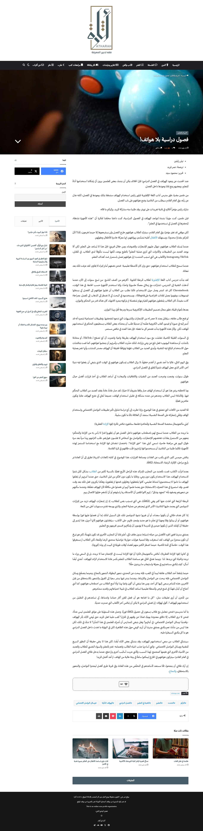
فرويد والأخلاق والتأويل (39, 364)
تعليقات (23, 221)
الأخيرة (57, 221)
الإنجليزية (156, 280)
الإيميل (64, 192)
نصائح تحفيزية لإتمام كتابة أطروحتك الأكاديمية (133, 761)
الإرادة (106, 424)
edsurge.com (175, 693)
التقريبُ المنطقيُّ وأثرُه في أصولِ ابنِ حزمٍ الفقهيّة (31, 311)
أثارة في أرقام (101, 821)
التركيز (183, 703)
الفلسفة (151, 65)
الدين (164, 65)
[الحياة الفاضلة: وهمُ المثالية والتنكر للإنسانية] (57, 289)
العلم (138, 65)
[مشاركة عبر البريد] (106, 716)
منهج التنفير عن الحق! (40, 377)
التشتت (171, 703)
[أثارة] (101, 30)
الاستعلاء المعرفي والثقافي (39, 272)
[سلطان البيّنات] (57, 355)
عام (61, 65)
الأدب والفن (127, 65)
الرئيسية (176, 65)
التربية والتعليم (175, 76)
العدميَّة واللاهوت (41, 338)
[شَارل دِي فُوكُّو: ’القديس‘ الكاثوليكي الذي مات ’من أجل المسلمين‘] (57, 249)
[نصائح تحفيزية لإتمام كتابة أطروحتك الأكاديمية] (130, 748)
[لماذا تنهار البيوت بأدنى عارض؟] (57, 236)
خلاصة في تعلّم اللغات (181, 761)
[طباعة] (99, 716)
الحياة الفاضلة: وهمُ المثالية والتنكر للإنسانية (33, 285)
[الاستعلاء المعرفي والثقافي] (57, 276)
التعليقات (130, 780)
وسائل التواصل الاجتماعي (85, 703)
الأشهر (41, 221)
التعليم (158, 703)
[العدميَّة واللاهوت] (57, 342)
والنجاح (172, 671)
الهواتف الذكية (107, 703)
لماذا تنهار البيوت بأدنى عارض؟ (37, 232)
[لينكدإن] (120, 716)
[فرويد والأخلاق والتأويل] (57, 368)
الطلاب (93, 471)
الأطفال (153, 238)
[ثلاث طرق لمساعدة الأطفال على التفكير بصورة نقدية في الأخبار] (90, 748)
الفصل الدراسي (125, 703)
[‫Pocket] (113, 716)
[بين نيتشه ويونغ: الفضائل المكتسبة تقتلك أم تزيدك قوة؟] (57, 329)
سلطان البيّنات (42, 351)
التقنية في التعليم (143, 703)
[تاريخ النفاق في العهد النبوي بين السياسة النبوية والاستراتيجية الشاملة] (57, 262)
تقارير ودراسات (109, 65)
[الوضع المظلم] (102, 816)
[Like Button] (126, 684)
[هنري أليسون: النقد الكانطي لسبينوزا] (57, 302)
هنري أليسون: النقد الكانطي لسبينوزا (35, 298)
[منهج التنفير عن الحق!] (57, 381)
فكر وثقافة (91, 65)
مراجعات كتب (75, 65)
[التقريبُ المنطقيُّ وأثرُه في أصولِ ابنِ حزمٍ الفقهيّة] (57, 315)
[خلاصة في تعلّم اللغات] (170, 748)
